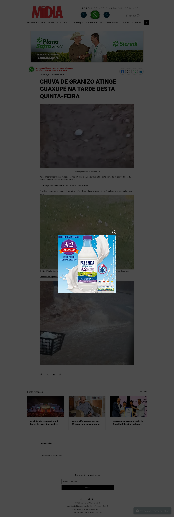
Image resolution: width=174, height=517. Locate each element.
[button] (114, 232)
